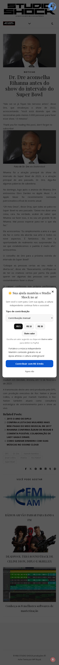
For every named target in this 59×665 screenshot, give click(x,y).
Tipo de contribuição (17, 311)
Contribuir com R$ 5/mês (29, 363)
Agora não (29, 371)
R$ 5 (18, 326)
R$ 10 (29, 326)
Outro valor (29, 333)
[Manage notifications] (52, 659)
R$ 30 (40, 326)
